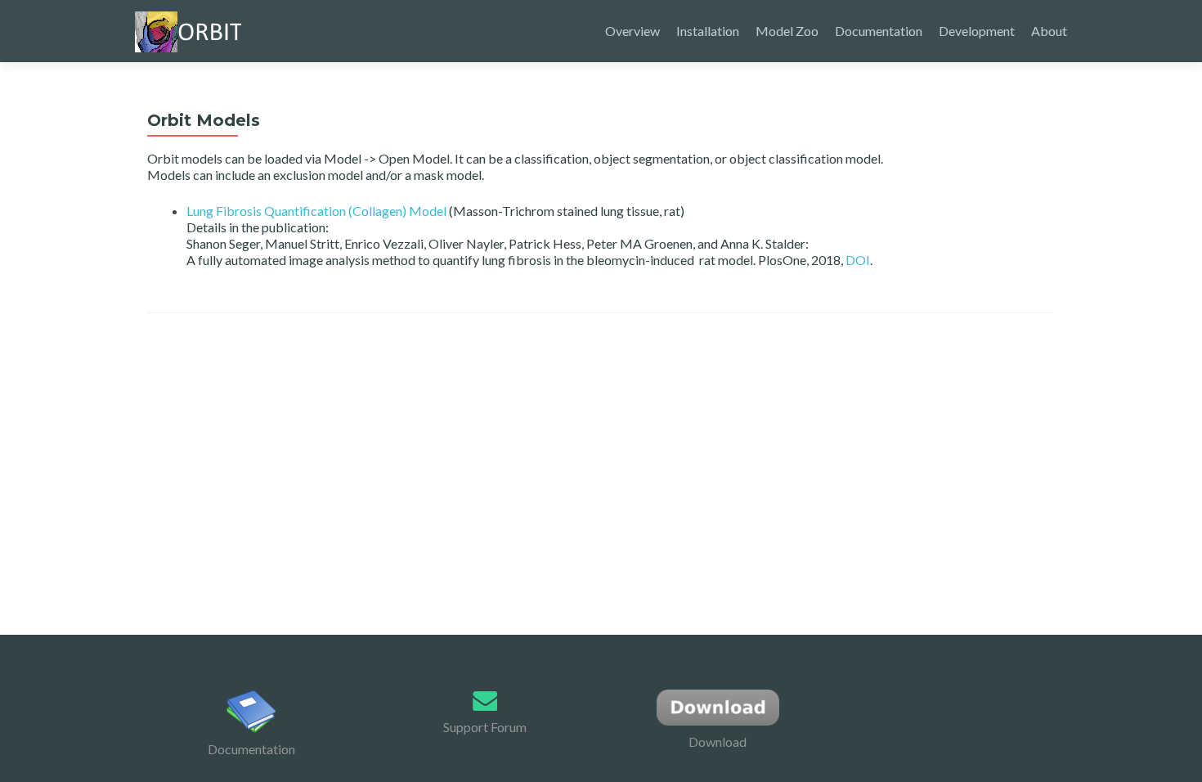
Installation (707, 30)
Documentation (878, 30)
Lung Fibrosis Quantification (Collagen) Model (316, 210)
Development (977, 30)
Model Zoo (787, 30)
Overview (632, 30)
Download (717, 741)
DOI (857, 259)
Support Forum (485, 727)
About (1049, 30)
